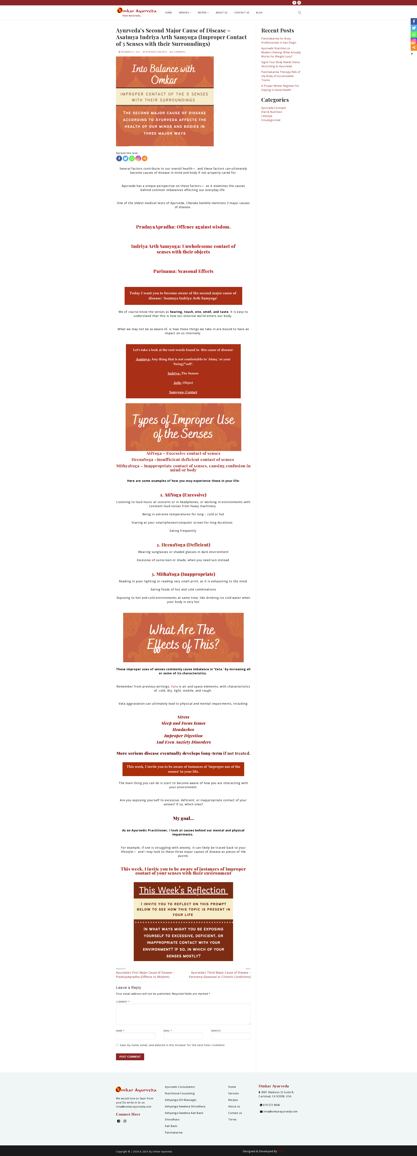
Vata (174, 686)
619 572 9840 (271, 1105)
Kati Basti (171, 1126)
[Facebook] (119, 158)
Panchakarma (174, 1132)
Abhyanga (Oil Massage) (180, 1100)
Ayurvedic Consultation (180, 1087)
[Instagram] (138, 158)
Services (233, 1093)
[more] (144, 158)
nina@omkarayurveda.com (280, 1111)
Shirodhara (172, 1119)
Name (120, 1030)
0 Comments (179, 52)
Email (168, 1030)
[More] (144, 158)
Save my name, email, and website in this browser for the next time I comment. (172, 1045)
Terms (232, 1119)
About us (234, 1106)
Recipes (233, 1100)
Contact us (235, 1113)
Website (216, 1030)
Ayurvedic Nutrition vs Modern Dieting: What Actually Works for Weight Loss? (281, 52)
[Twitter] (125, 158)
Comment (123, 1001)
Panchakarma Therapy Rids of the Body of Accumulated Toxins (280, 76)
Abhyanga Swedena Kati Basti (184, 1113)
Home (232, 1087)
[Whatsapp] (132, 158)
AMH (281, 1151)
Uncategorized (270, 120)
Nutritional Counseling (180, 1093)
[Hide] (412, 54)
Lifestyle (266, 116)
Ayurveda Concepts (156, 52)
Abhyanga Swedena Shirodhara (185, 1106)
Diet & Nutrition (271, 112)
